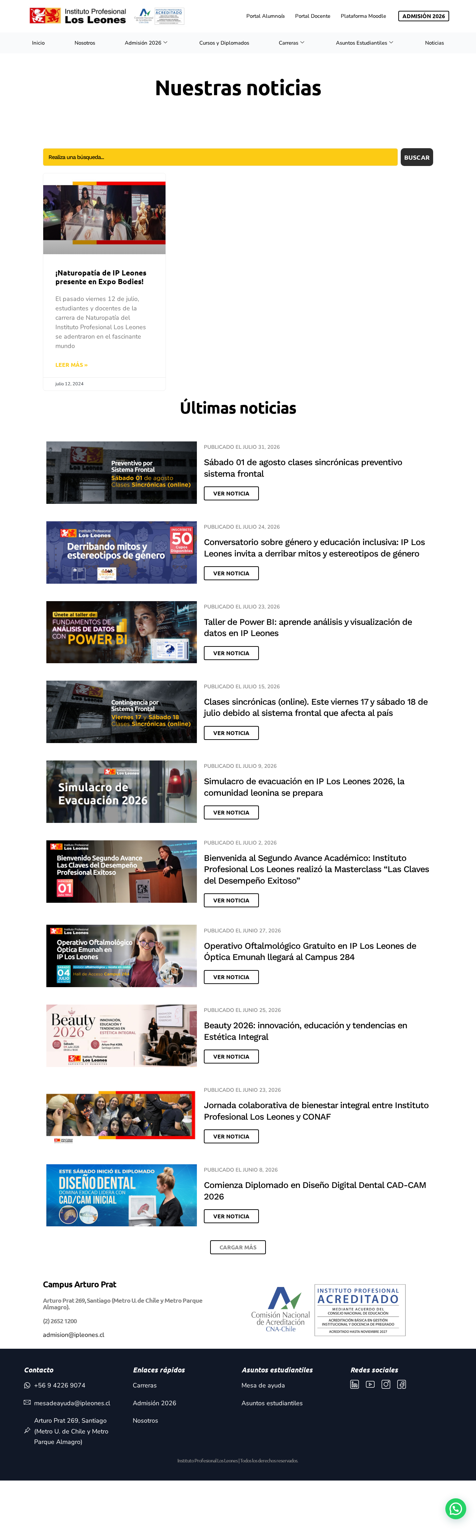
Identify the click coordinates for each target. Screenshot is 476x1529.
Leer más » (71, 364)
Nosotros (85, 42)
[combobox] (220, 157)
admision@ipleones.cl (73, 1335)
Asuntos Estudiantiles (361, 42)
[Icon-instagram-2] (386, 1384)
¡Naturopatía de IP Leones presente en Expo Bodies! (100, 277)
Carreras (288, 42)
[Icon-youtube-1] (370, 1384)
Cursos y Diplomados (224, 42)
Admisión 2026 (143, 42)
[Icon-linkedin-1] (354, 1384)
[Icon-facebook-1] (401, 1384)
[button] (238, 1247)
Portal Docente (312, 16)
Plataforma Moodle (363, 16)
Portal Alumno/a (265, 16)
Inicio (38, 42)
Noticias (434, 42)
